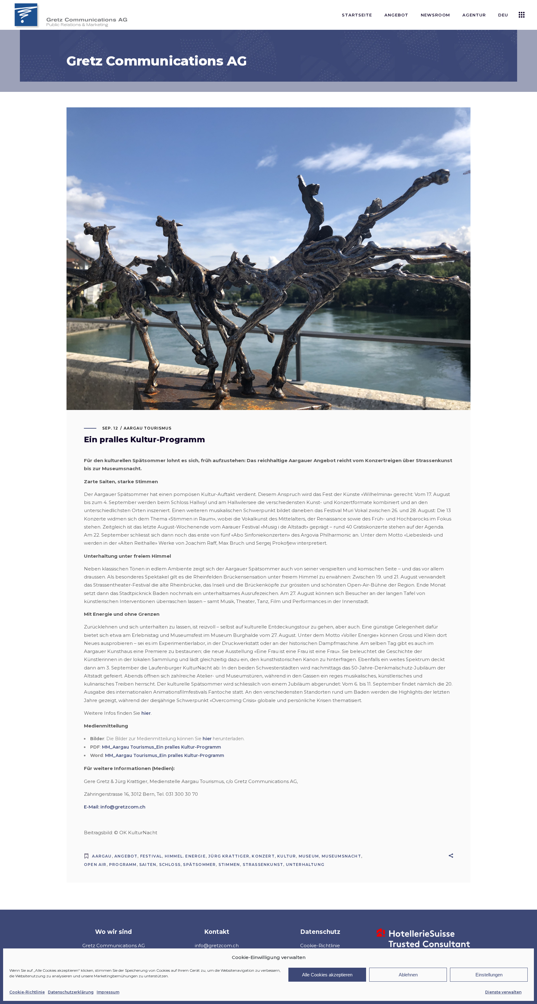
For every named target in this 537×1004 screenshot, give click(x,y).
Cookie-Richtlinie (27, 992)
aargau (102, 856)
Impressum (108, 992)
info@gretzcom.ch (217, 945)
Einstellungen (489, 974)
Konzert (263, 856)
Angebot (125, 856)
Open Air (95, 864)
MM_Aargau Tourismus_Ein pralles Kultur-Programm (161, 747)
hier (146, 713)
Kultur (286, 856)
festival (151, 856)
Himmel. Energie (185, 856)
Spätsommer (199, 864)
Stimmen (229, 864)
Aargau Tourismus (148, 428)
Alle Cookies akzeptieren (327, 974)
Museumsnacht (341, 856)
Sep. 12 (110, 428)
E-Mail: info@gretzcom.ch (114, 807)
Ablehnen (408, 974)
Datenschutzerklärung (71, 992)
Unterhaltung (305, 864)
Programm (123, 864)
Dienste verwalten (503, 992)
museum (309, 856)
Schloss (170, 864)
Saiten (147, 864)
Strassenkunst (263, 864)
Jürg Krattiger (228, 856)
